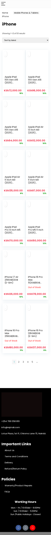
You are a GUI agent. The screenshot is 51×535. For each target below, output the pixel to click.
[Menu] (3, 4)
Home (5, 12)
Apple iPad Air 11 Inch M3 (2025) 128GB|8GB (35, 181)
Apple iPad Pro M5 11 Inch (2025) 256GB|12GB (35, 231)
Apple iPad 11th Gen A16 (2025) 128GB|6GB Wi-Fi (11, 132)
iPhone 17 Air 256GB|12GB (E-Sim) (11, 279)
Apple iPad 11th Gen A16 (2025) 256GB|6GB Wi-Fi (11, 82)
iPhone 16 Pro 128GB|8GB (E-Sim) (35, 333)
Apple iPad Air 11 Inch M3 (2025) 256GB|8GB (12, 181)
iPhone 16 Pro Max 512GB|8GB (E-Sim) (35, 281)
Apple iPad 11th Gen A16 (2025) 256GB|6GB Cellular (34, 82)
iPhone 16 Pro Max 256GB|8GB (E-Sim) (12, 335)
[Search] (46, 4)
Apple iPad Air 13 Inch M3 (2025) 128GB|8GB (35, 131)
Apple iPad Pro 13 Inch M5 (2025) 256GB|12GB (12, 231)
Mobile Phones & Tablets (26, 12)
